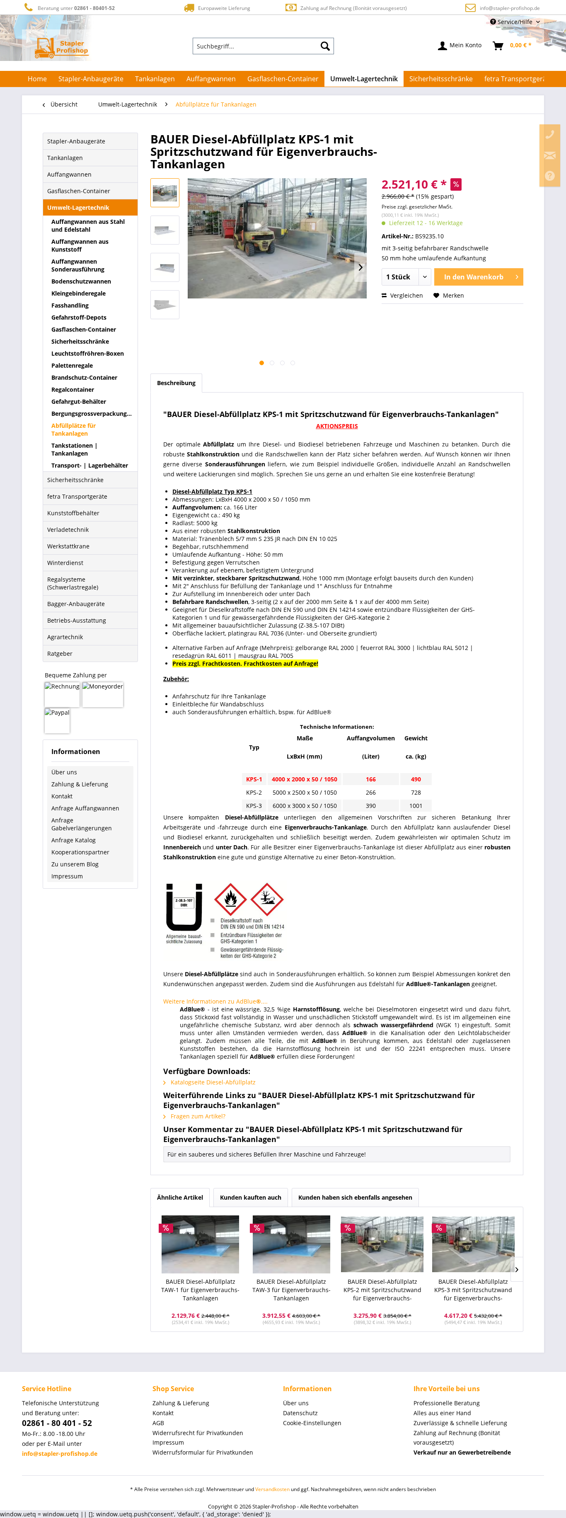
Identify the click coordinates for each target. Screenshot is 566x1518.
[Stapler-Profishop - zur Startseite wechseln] (61, 48)
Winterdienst (65, 563)
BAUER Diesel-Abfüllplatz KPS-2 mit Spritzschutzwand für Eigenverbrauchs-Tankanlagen (382, 1290)
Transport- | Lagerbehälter (89, 465)
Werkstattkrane (68, 546)
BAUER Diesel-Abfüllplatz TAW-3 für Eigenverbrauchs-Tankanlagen (291, 1290)
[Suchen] (325, 46)
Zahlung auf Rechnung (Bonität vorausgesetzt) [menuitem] (457, 1438)
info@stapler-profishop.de (510, 8)
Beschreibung (176, 383)
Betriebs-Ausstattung (76, 620)
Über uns (64, 772)
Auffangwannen (69, 174)
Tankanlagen (65, 158)
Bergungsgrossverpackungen (92, 413)
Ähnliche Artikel (180, 1197)
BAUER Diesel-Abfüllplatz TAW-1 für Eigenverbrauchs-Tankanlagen (200, 1290)
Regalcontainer (72, 389)
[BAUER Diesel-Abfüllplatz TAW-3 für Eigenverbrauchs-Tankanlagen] (291, 1244)
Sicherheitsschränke (80, 341)
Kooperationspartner (80, 852)
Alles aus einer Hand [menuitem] (442, 1413)
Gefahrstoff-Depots (78, 317)
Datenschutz (300, 1413)
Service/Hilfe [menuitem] (515, 22)
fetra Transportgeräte (77, 496)
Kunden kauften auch (250, 1197)
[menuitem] (263, 46)
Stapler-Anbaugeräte (76, 141)
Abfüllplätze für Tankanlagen (73, 429)
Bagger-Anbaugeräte (76, 604)
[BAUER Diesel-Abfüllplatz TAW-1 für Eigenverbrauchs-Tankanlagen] (200, 1244)
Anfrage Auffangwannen (85, 808)
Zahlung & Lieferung (79, 784)
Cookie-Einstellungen (312, 1423)
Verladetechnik (68, 529)
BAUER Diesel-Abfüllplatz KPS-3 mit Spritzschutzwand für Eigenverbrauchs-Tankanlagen (473, 1290)
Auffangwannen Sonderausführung (77, 265)
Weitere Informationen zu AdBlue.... (215, 1001)
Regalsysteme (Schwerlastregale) (72, 583)
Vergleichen (406, 295)
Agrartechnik (65, 637)
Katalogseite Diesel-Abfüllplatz (212, 1082)
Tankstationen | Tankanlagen (74, 449)
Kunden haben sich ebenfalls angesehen (355, 1197)
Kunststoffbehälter (73, 513)
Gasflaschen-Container (78, 191)
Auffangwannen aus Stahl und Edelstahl (88, 225)
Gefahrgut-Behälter (78, 401)
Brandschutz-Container (84, 377)
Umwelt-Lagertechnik (78, 207)
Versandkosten (272, 1489)
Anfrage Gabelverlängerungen (81, 824)
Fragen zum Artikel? (197, 1116)
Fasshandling (70, 305)
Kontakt (62, 796)
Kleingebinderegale (78, 293)
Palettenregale (72, 365)
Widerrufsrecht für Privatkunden (197, 1433)
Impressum (67, 876)
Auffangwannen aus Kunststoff (80, 245)
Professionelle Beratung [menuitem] (447, 1403)
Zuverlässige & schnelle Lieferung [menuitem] (460, 1423)
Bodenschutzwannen (81, 281)
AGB (158, 1423)
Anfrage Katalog (73, 840)
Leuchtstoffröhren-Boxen (87, 353)
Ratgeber (60, 653)
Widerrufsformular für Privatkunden (202, 1452)
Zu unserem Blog (75, 864)
